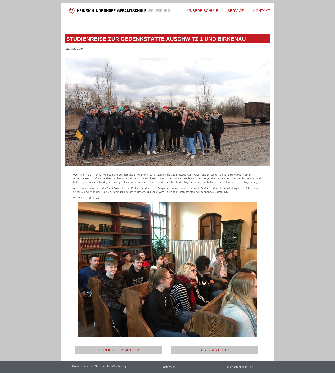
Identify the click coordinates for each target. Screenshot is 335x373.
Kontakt (261, 11)
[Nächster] (219, 23)
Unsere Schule (202, 11)
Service (236, 11)
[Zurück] (116, 23)
